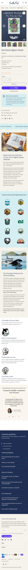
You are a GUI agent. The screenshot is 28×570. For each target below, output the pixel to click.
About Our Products (7, 446)
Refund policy (4, 559)
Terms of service (17, 559)
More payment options (14, 91)
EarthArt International (9, 567)
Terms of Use (15, 533)
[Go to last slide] (9, 416)
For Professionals (6, 448)
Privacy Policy (20, 533)
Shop (7, 7)
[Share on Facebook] (5, 118)
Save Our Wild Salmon (16, 301)
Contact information (5, 561)
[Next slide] (24, 25)
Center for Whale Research (9, 303)
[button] (2, 2)
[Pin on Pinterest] (9, 118)
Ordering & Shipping (7, 443)
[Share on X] (7, 118)
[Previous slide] (4, 25)
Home (3, 7)
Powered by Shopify (17, 567)
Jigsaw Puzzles (13, 7)
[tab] (4, 44)
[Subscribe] (24, 530)
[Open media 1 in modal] (24, 13)
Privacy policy (10, 559)
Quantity (3, 76)
